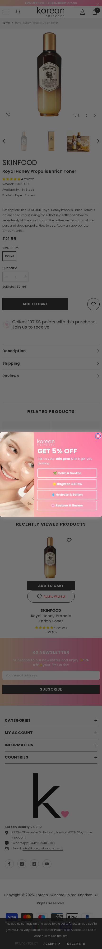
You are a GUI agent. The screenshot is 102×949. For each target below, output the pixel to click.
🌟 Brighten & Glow (67, 484)
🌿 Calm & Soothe (67, 473)
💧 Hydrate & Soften (67, 495)
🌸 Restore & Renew (67, 505)
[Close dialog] (98, 436)
